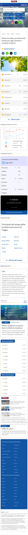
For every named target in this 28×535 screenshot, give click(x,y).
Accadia (4, 237)
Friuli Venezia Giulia (6, 457)
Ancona (3, 490)
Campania (4, 463)
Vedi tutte (25, 301)
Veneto (15, 451)
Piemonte (4, 445)
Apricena (16, 240)
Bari (15, 499)
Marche (15, 454)
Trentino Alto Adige (6, 451)
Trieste (3, 487)
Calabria (16, 469)
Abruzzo (16, 463)
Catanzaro (16, 502)
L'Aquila (15, 496)
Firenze (15, 490)
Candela (4, 251)
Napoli (3, 496)
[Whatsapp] (7, 53)
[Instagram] (12, 22)
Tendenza (6, 322)
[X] (16, 22)
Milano (15, 481)
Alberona (16, 237)
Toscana (16, 457)
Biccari (16, 244)
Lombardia (16, 448)
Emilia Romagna (5, 454)
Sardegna (16, 472)
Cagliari (15, 505)
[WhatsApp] (19, 22)
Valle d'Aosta (16, 445)
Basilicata (4, 469)
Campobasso (4, 499)
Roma (15, 493)
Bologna (16, 487)
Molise (3, 466)
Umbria (3, 460)
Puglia (15, 466)
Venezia (15, 484)
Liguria (3, 448)
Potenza (3, 502)
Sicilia (3, 472)
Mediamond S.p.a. (12, 525)
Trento (3, 484)
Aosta (15, 478)
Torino (3, 478)
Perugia (3, 493)
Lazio (15, 460)
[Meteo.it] (24, 4)
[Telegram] (15, 53)
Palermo (3, 505)
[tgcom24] (14, 1)
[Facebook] (9, 22)
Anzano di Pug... (6, 240)
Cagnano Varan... (18, 248)
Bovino (4, 248)
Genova (3, 481)
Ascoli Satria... (5, 244)
